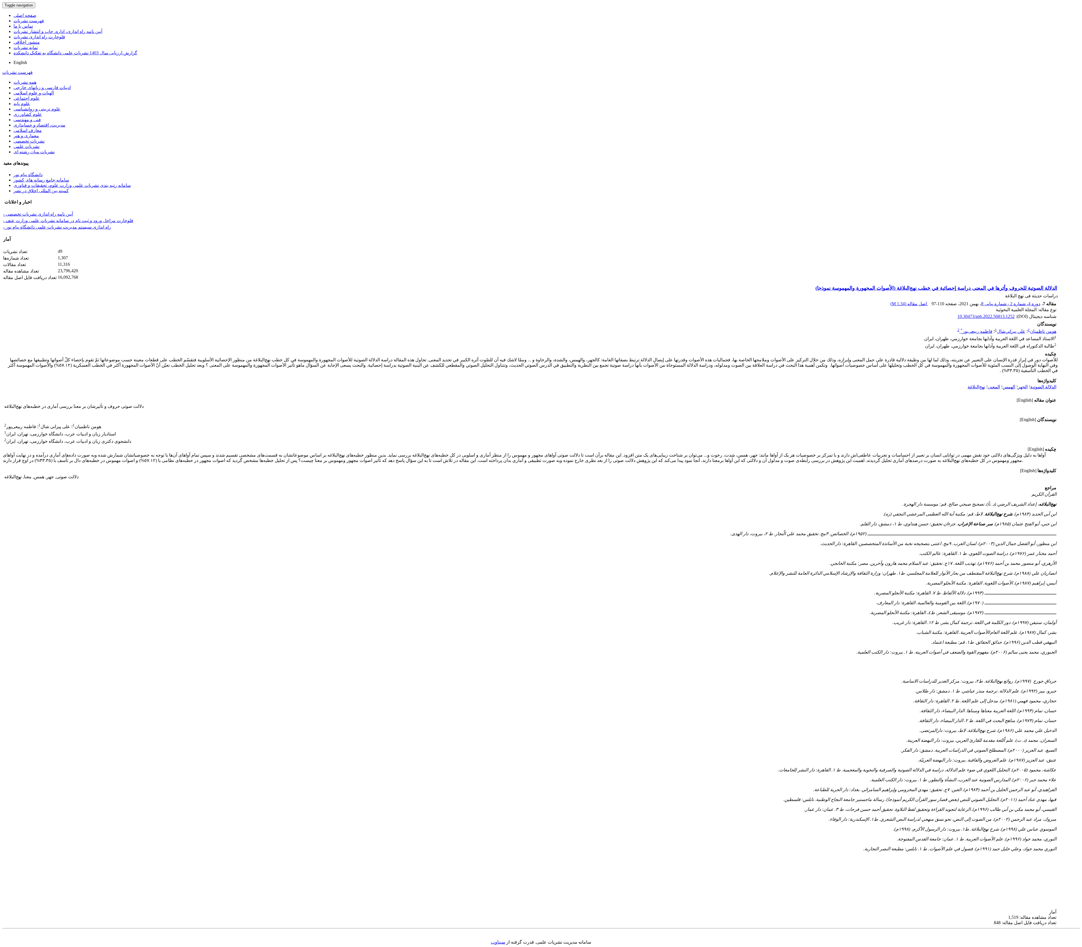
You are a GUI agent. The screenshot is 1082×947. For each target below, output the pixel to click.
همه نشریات (25, 82)
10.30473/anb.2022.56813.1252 (986, 316)
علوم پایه (22, 103)
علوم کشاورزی (28, 114)
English (20, 62)
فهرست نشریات (29, 20)
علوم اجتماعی (27, 98)
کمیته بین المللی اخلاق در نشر (41, 190)
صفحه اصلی (25, 15)
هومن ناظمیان (1043, 331)
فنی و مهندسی (27, 119)
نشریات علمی (26, 146)
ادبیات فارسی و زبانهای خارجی (42, 87)
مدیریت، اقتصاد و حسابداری (39, 125)
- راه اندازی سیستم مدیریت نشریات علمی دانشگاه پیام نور (57, 227)
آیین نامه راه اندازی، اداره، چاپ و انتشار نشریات (58, 31)
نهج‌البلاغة (976, 386)
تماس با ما (23, 26)
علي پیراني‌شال (1011, 331)
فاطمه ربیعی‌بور (976, 331)
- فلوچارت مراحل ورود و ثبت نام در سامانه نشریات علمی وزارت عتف (68, 220)
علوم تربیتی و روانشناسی (37, 109)
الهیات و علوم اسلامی (34, 92)
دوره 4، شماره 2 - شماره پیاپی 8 (1010, 303)
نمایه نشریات (26, 47)
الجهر (1023, 386)
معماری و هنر (26, 135)
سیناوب (498, 942)
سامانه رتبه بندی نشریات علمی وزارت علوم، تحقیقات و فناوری (72, 185)
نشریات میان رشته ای (34, 151)
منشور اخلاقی (27, 42)
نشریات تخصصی (29, 141)
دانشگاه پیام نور (28, 174)
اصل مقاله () (909, 303)
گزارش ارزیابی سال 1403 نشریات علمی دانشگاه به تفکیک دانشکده (75, 52)
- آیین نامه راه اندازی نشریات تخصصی (38, 214)
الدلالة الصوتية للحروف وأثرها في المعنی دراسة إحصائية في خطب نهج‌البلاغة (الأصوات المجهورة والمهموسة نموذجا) (936, 288)
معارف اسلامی (28, 130)
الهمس (1009, 386)
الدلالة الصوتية (1043, 386)
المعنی (994, 386)
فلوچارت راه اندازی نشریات (39, 36)
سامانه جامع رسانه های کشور (41, 180)
